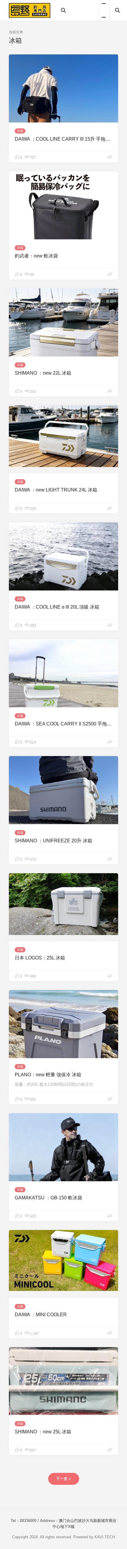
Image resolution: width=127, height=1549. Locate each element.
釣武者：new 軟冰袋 (36, 255)
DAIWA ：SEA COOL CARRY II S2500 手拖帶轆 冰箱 (71, 723)
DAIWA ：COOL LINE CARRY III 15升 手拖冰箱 (65, 139)
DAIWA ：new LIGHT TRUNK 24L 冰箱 (56, 489)
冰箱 (20, 131)
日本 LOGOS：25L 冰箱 (40, 957)
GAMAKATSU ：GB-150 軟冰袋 (48, 1197)
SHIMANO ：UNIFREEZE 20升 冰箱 (53, 840)
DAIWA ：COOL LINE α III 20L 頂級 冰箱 (57, 606)
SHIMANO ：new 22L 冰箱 (43, 373)
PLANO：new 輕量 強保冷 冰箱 (48, 1074)
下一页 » (63, 1479)
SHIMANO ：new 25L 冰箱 (43, 1431)
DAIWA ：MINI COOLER (41, 1314)
